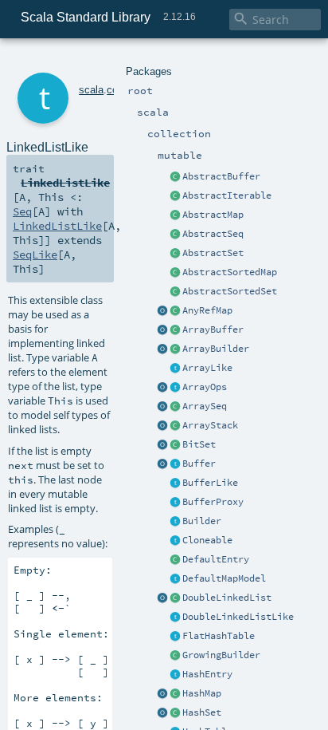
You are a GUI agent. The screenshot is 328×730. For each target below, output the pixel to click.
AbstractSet (213, 252)
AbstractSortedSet (229, 291)
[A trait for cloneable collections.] (175, 541)
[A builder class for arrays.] (175, 349)
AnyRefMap (207, 310)
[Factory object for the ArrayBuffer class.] (162, 330)
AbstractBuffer (221, 176)
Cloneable (207, 540)
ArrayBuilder (215, 348)
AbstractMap (213, 214)
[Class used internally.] (175, 675)
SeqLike (35, 254)
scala (91, 90)
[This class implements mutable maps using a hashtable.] (175, 694)
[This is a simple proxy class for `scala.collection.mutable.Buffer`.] (175, 502)
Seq (22, 211)
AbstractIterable (226, 195)
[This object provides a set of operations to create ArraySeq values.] (162, 407)
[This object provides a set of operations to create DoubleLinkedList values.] (162, 598)
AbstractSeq (213, 233)
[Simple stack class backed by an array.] (175, 426)
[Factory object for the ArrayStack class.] (162, 426)
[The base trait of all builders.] (175, 521)
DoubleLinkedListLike (238, 616)
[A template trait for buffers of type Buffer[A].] (175, 483)
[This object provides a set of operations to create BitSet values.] (162, 445)
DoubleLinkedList (226, 597)
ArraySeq (204, 406)
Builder (201, 521)
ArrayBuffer (213, 329)
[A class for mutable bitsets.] (175, 445)
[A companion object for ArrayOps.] (162, 387)
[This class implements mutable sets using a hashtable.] (175, 713)
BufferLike (210, 482)
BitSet (199, 444)
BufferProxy (213, 501)
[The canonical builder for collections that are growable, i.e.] (175, 655)
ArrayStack (210, 425)
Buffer (199, 463)
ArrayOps (204, 387)
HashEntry (207, 674)
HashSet (201, 712)
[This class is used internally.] (175, 579)
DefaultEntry (215, 559)
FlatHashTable (218, 635)
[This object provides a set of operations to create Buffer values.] (162, 464)
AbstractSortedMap (229, 272)
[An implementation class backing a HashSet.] (175, 636)
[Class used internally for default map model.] (175, 560)
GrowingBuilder (221, 655)
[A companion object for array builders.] (162, 349)
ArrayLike (207, 367)
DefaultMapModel (224, 578)
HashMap (201, 693)
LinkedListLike (57, 226)
